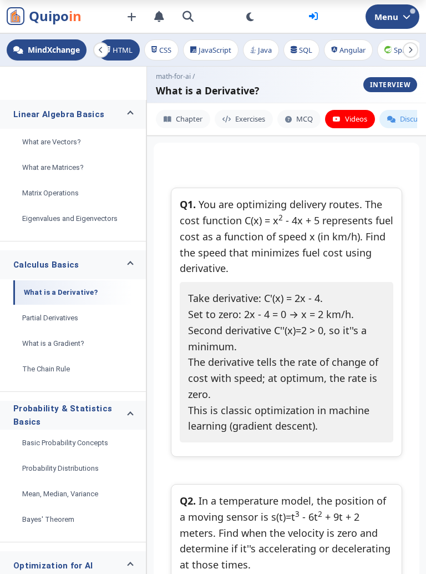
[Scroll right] (410, 50)
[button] (73, 114)
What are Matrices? (53, 167)
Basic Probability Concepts (65, 443)
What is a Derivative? (61, 292)
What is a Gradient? (53, 343)
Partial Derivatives (50, 318)
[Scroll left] (101, 50)
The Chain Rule (46, 369)
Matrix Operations (50, 193)
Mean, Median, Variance (60, 494)
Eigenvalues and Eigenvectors (70, 218)
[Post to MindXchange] (131, 17)
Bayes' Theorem (48, 519)
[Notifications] (159, 16)
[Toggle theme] (250, 17)
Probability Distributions (60, 468)
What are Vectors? (51, 142)
